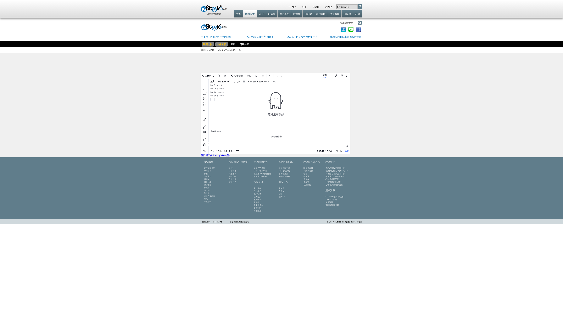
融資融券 (257, 199)
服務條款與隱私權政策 (239, 222)
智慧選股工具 (284, 168)
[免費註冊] (343, 30)
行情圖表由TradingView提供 (215, 155)
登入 (294, 6)
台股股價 (232, 171)
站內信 (328, 6)
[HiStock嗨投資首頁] (214, 11)
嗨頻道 (207, 187)
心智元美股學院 (332, 179)
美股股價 (232, 173)
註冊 (304, 6)
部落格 (207, 179)
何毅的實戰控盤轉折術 (335, 168)
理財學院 (207, 185)
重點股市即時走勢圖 (262, 173)
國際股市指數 (259, 168)
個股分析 (207, 182)
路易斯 (306, 182)
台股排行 (257, 191)
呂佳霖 (306, 179)
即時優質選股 (284, 171)
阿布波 (306, 176)
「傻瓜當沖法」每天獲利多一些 (300, 36)
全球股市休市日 (260, 176)
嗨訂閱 (207, 190)
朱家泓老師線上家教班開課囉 (345, 36)
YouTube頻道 (331, 199)
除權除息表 (258, 210)
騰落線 (256, 202)
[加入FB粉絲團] (358, 30)
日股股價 (232, 179)
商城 (206, 199)
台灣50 (282, 196)
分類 (231, 168)
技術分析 (221, 44)
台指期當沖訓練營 (333, 182)
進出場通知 (283, 173)
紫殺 (305, 173)
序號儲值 (207, 201)
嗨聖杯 (207, 173)
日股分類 (244, 44)
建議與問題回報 (332, 205)
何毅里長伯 (308, 171)
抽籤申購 (257, 208)
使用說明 (329, 202)
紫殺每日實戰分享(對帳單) (260, 36)
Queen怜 (307, 185)
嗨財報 (207, 193)
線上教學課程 (209, 196)
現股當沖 (257, 194)
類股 (233, 44)
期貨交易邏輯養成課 (334, 185)
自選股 (315, 6)
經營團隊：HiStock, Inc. (212, 222)
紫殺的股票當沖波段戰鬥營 (336, 171)
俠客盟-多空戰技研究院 (335, 173)
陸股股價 (232, 176)
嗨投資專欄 (308, 168)
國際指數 (204, 50)
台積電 (281, 188)
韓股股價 (232, 182)
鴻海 (280, 194)
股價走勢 (207, 44)
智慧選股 (207, 171)
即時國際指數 (209, 168)
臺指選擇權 (258, 205)
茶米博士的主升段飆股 (335, 176)
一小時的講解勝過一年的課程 (216, 36)
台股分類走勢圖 (260, 171)
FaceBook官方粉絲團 (334, 196)
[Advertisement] (283, 26)
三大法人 (257, 196)
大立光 (281, 191)
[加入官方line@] (350, 30)
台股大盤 (207, 176)
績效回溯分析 (284, 176)
